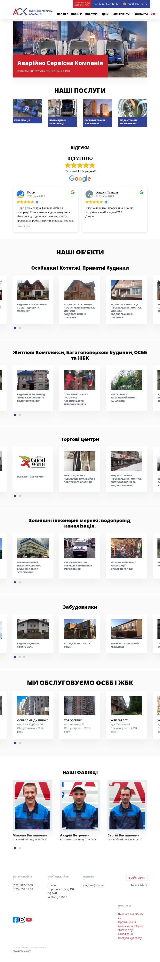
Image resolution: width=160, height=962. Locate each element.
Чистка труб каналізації (126, 932)
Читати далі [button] (23, 226)
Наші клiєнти (121, 14)
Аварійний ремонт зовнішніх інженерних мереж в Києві (78, 565)
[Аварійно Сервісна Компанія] (33, 12)
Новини (76, 14)
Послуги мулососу (130, 938)
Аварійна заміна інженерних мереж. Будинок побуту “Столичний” (29, 567)
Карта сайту (139, 884)
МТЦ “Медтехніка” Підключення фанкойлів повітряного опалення (79, 479)
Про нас (62, 14)
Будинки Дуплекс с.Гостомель (28, 645)
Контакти (141, 14)
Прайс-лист (137, 878)
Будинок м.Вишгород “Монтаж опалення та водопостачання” (31, 397)
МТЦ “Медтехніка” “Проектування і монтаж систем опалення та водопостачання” (126, 480)
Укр (153, 14)
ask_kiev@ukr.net (94, 885)
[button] (15, 328)
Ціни (105, 14)
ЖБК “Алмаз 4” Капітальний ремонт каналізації (124, 397)
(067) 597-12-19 (108, 3)
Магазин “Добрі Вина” (30, 476)
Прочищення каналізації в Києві (130, 924)
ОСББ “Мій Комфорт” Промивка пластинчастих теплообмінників (76, 399)
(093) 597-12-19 (137, 3)
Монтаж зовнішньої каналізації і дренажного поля (123, 565)
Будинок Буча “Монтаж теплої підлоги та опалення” (32, 307)
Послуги (91, 14)
